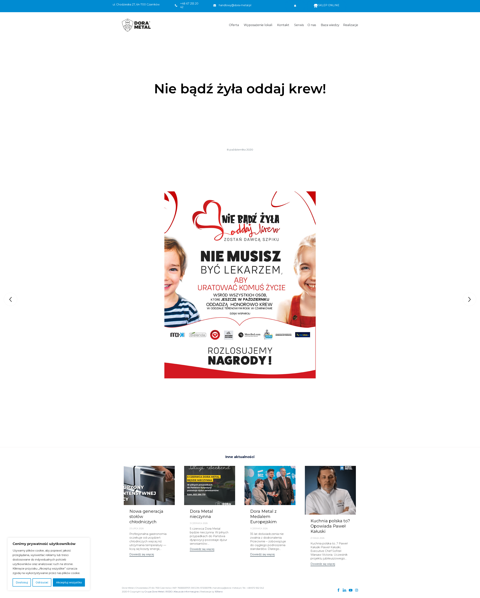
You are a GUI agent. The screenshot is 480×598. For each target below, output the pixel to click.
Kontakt (283, 25)
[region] (49, 564)
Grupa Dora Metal (154, 591)
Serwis (299, 25)
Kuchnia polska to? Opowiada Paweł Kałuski (330, 526)
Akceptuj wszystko (69, 582)
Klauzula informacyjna (186, 591)
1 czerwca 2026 (259, 528)
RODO (169, 591)
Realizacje (350, 25)
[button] (295, 5)
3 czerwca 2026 (199, 523)
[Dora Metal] (136, 25)
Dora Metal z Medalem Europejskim (263, 516)
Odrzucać (42, 582)
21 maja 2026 (317, 538)
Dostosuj (22, 582)
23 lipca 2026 (136, 528)
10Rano (219, 591)
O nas (312, 25)
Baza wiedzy (330, 25)
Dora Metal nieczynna (201, 514)
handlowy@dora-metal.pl (235, 5)
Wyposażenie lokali (258, 25)
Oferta (234, 25)
